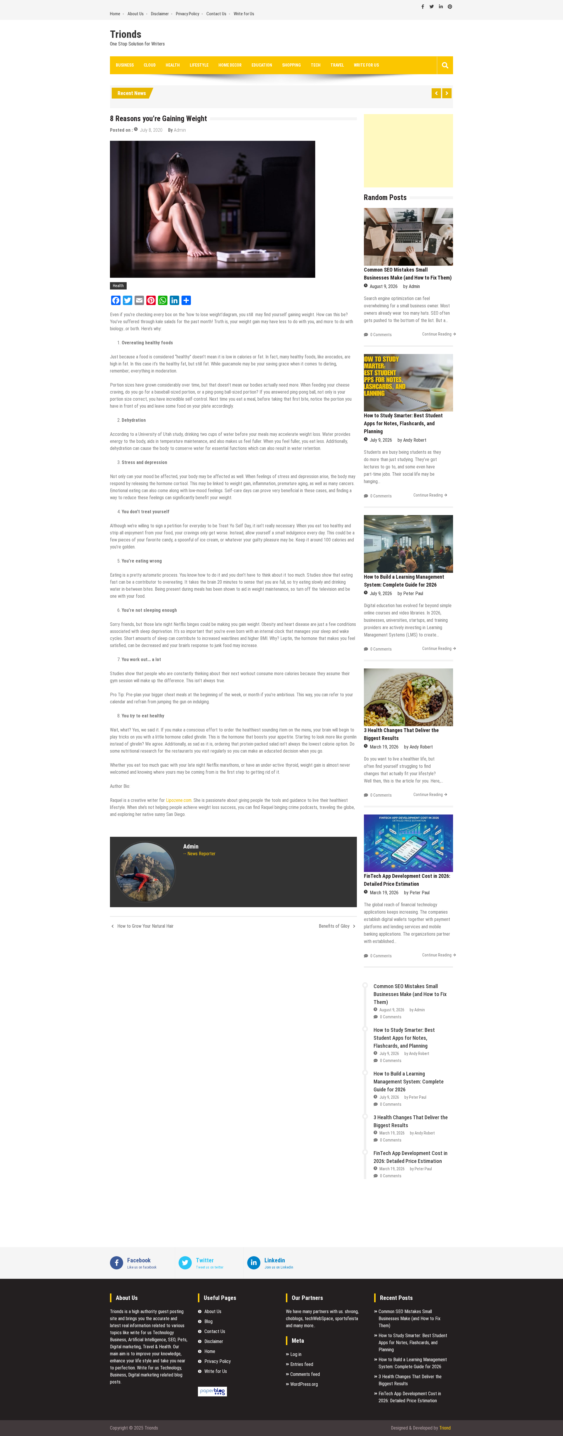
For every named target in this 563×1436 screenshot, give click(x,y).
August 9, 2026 (384, 286)
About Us (136, 13)
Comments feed (305, 1374)
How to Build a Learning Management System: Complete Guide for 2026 (409, 1082)
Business (125, 65)
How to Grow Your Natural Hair (145, 926)
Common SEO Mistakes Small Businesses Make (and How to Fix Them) (410, 994)
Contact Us (216, 13)
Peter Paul (413, 593)
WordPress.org (304, 1384)
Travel (337, 65)
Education (262, 65)
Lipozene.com (178, 800)
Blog (208, 1321)
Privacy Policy (187, 13)
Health (173, 65)
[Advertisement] (408, 150)
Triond (445, 1428)
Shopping (291, 65)
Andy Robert (414, 440)
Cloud (150, 65)
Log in (295, 1354)
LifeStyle (199, 65)
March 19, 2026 (384, 747)
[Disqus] (233, 1012)
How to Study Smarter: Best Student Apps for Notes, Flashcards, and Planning (403, 423)
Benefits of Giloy (334, 926)
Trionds (125, 34)
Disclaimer (160, 13)
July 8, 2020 (151, 130)
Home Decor (230, 65)
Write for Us (244, 13)
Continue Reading (437, 334)
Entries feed (301, 1364)
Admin (180, 130)
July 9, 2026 (381, 440)
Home (115, 13)
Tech (315, 65)
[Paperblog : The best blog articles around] (212, 1395)
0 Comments (381, 334)
